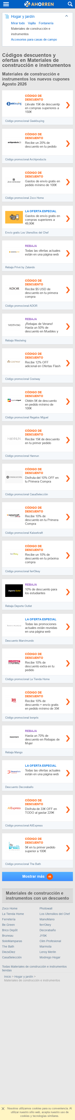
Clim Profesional (50, 941)
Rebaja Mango (13, 752)
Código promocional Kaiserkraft (24, 532)
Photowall (46, 908)
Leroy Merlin (48, 952)
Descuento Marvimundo (19, 640)
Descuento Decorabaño (19, 787)
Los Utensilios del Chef (55, 914)
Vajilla (32, 23)
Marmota (45, 946)
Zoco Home (10, 908)
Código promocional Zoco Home (24, 197)
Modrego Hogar (50, 957)
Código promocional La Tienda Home (27, 679)
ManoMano (47, 919)
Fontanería (46, 23)
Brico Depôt (10, 930)
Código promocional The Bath (23, 864)
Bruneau (7, 935)
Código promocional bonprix (22, 717)
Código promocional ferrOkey (22, 571)
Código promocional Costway (22, 379)
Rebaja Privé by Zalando (20, 267)
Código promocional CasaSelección (26, 494)
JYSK (43, 935)
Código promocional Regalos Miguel (26, 417)
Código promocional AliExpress (24, 825)
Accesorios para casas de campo (34, 39)
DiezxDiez (8, 952)
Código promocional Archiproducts (25, 159)
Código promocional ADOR (21, 305)
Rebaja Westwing (15, 340)
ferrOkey (45, 924)
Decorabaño (48, 930)
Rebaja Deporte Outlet (18, 606)
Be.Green (8, 924)
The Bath (8, 946)
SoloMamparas (12, 941)
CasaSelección (12, 957)
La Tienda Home (13, 914)
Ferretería (8, 919)
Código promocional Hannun (22, 455)
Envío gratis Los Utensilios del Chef (27, 232)
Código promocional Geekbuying (24, 121)
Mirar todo (18, 23)
